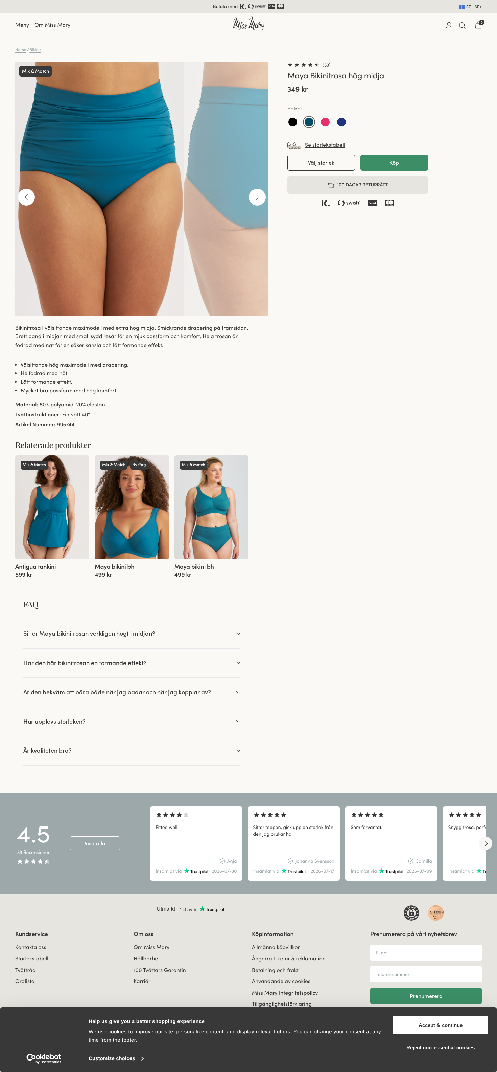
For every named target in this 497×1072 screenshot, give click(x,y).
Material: (26, 404)
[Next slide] (485, 843)
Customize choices (112, 1059)
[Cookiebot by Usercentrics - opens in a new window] (43, 1059)
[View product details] (52, 568)
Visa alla (95, 843)
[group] (52, 507)
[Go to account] (449, 25)
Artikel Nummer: (35, 424)
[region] (318, 843)
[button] (292, 122)
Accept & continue (441, 1025)
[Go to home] (248, 24)
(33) (327, 65)
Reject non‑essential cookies (440, 1047)
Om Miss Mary (52, 25)
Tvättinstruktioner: (38, 414)
